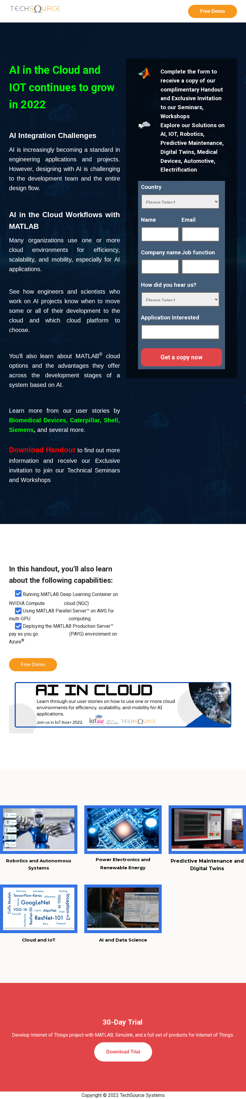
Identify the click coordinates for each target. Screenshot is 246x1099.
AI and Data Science (123, 940)
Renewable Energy (123, 867)
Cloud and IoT (39, 940)
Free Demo (33, 664)
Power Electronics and (123, 859)
